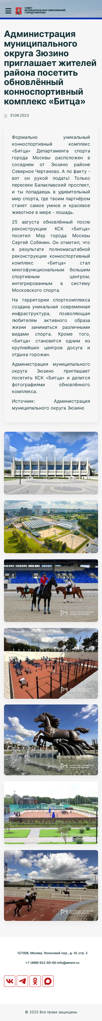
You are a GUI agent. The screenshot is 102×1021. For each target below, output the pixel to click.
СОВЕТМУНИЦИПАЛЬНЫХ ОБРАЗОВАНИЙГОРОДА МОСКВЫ (45, 10)
